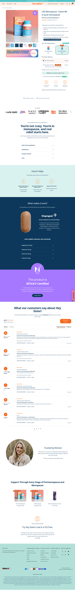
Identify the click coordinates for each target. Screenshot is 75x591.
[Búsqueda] (67, 3)
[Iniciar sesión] (69, 3)
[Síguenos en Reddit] (68, 554)
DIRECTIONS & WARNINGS (28, 145)
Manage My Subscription (32, 561)
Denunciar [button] (28, 342)
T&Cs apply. (37, 538)
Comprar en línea (30, 550)
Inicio (3, 7)
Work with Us (54, 555)
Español (62, 3)
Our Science (9, 3)
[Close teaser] (72, 300)
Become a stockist (55, 557)
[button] (49, 20)
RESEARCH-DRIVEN (26, 154)
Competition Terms (45, 559)
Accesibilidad (53, 550)
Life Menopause (37, 503)
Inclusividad (53, 553)
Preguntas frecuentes (31, 553)
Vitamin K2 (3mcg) (26, 254)
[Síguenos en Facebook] (62, 551)
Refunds (42, 555)
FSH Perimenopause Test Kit (54, 503)
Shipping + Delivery (29, 98)
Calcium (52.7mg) (26, 258)
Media (28, 559)
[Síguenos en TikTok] (62, 554)
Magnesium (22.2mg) (27, 245)
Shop (3, 3)
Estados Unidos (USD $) (53, 3)
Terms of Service (44, 561)
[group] (10, 320)
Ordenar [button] (6, 326)
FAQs (15, 3)
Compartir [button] (32, 342)
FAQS (23, 158)
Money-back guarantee (44, 98)
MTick (28, 557)
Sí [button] (26, 342)
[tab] (61, 327)
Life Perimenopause (20, 503)
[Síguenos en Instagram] (65, 551)
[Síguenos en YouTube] (68, 551)
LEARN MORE (37, 295)
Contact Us (43, 550)
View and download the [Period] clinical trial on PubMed (46, 580)
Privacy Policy (43, 557)
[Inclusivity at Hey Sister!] (7, 568)
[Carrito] (72, 3)
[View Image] (8, 45)
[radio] (55, 60)
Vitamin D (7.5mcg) (26, 249)
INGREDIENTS (25, 149)
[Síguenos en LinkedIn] (65, 554)
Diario (28, 555)
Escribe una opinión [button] (65, 321)
